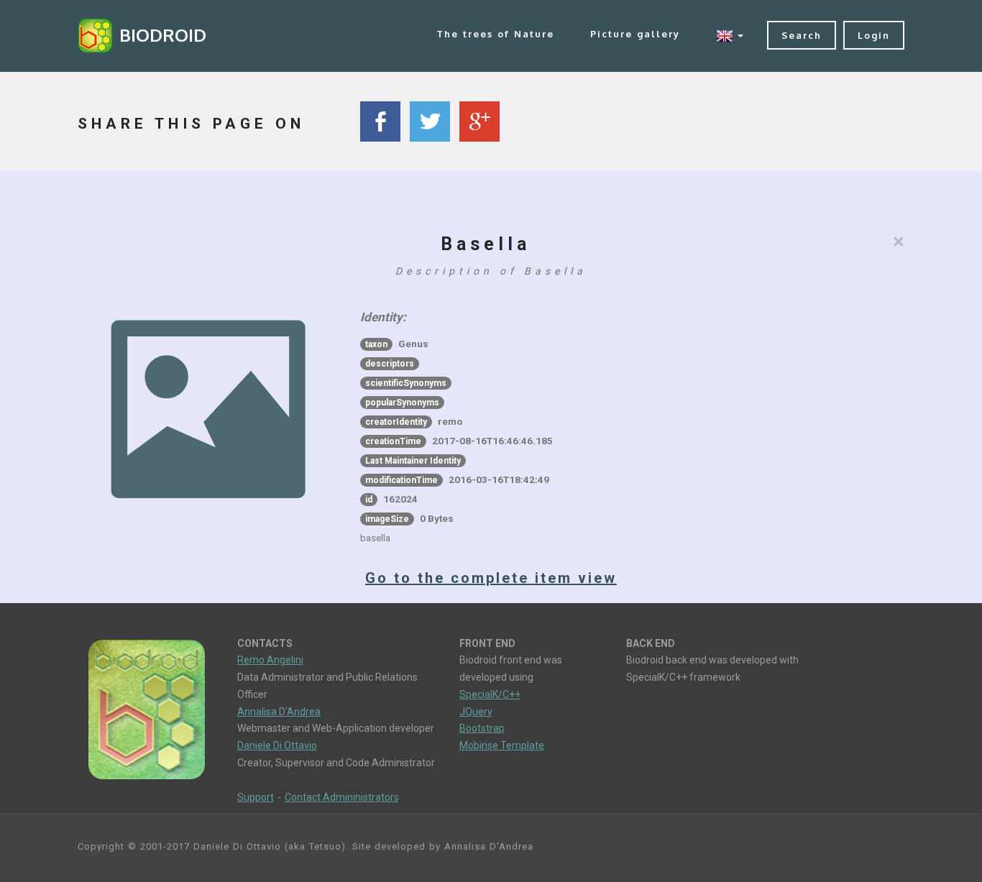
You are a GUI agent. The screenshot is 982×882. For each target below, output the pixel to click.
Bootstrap (482, 728)
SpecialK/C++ (489, 694)
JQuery (475, 711)
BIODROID (162, 35)
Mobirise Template (501, 745)
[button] (730, 35)
